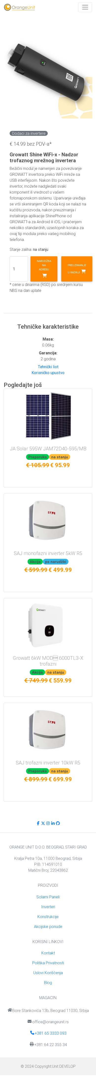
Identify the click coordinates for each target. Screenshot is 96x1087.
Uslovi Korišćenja (48, 972)
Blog (48, 982)
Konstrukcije (48, 916)
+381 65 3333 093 (50, 1033)
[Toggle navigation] (85, 7)
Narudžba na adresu (44, 265)
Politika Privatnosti (48, 962)
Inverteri (48, 906)
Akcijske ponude (48, 926)
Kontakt (48, 952)
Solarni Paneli (48, 896)
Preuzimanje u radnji (77, 268)
